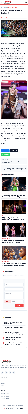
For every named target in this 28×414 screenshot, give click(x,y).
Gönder (19, 305)
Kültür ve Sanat (12, 7)
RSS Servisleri (4, 386)
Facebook (6, 150)
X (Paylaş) (14, 150)
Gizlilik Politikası (5, 393)
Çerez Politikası (5, 398)
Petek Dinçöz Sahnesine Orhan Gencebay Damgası (13, 338)
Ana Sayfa (4, 7)
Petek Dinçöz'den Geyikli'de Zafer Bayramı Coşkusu (13, 322)
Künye (2, 381)
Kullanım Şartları (5, 396)
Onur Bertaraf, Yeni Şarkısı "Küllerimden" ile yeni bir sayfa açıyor (15, 333)
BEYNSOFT (22, 408)
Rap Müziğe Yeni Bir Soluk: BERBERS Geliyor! (14, 328)
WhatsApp (6, 154)
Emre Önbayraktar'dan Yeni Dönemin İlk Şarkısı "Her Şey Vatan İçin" (15, 343)
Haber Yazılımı (9, 408)
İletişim (2, 383)
